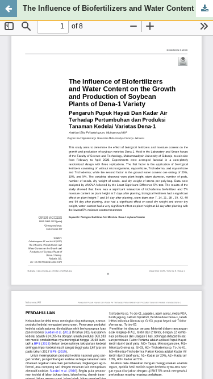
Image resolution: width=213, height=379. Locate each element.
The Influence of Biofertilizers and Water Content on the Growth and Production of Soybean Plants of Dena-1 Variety (118, 8)
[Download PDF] (204, 8)
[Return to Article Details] (8, 8)
